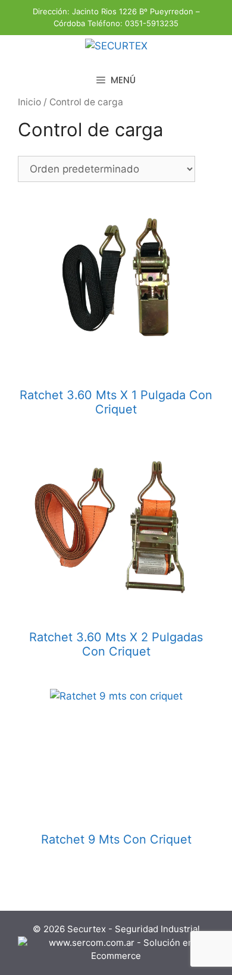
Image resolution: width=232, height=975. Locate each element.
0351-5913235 (151, 23)
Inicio (29, 102)
